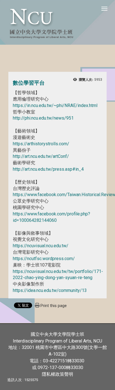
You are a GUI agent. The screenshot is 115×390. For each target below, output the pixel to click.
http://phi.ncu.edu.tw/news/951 (43, 118)
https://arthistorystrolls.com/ (41, 143)
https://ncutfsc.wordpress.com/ (44, 258)
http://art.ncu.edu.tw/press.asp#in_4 (48, 169)
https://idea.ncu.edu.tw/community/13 (50, 290)
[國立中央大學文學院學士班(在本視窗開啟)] (57, 22)
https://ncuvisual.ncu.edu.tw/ (40, 245)
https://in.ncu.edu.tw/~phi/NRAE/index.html (55, 105)
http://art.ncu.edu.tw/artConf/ (41, 156)
